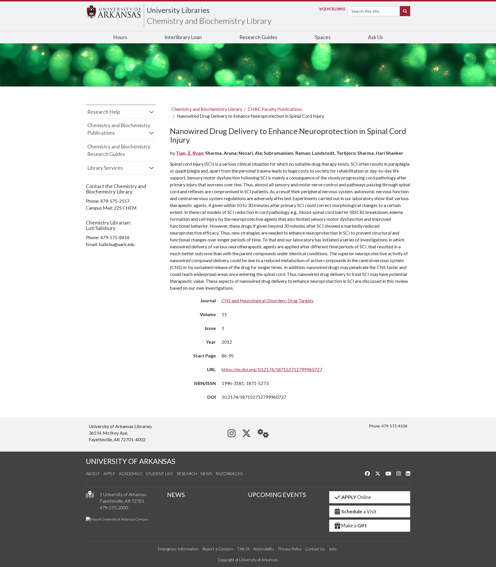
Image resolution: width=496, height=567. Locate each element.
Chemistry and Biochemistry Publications (118, 129)
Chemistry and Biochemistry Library (209, 21)
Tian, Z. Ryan (189, 153)
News (206, 473)
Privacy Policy (289, 548)
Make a (354, 526)
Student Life (159, 473)
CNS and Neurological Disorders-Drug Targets (268, 300)
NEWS (176, 494)
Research (187, 473)
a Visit (359, 511)
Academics (130, 473)
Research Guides (258, 37)
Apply (109, 473)
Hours (120, 37)
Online (356, 497)
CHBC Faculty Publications (275, 109)
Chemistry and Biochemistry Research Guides (118, 150)
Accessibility (263, 548)
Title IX (243, 548)
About (93, 473)
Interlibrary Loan (183, 37)
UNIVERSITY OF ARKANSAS (130, 461)
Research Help (103, 112)
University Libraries (178, 10)
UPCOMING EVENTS (277, 494)
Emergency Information (178, 548)
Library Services (105, 168)
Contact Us (315, 548)
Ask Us (375, 37)
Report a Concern (217, 548)
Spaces (323, 37)
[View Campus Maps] (90, 496)
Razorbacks (229, 473)
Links (333, 9)
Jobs (333, 548)
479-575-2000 (114, 507)
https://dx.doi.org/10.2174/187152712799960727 (272, 369)
